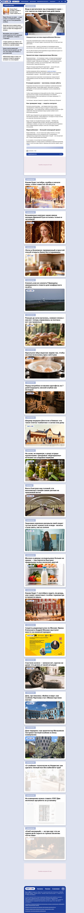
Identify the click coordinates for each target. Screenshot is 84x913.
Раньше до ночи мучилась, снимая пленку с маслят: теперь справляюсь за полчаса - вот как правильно (45, 335)
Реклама (47, 889)
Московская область (42, 1)
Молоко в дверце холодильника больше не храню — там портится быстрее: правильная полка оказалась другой (45, 575)
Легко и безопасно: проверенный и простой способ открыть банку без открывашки (45, 265)
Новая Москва (9, 5)
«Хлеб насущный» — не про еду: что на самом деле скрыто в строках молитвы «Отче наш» (45, 848)
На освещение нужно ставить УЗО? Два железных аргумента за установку (45, 813)
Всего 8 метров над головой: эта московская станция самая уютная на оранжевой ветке (45, 505)
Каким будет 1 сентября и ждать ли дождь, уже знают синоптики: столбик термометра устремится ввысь (45, 610)
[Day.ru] (6, 1)
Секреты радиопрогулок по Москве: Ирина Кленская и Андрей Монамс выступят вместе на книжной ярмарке (45, 645)
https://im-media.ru (31, 894)
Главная (30, 888)
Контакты (40, 889)
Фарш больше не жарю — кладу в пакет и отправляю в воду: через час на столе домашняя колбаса (12, 19)
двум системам (51, 71)
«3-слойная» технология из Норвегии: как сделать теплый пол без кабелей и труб (45, 780)
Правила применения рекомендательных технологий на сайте (39, 909)
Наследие (29, 485)
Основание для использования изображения (35, 911)
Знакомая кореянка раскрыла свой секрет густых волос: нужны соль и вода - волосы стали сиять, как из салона (45, 540)
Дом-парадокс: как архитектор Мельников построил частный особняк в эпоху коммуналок (45, 747)
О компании (56, 889)
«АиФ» (28, 144)
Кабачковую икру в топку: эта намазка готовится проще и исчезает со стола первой (12, 58)
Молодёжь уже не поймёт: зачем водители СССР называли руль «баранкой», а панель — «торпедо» (12, 36)
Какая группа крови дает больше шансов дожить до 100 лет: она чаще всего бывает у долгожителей (12, 51)
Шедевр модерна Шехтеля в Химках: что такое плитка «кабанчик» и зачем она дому (45, 435)
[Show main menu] (65, 1)
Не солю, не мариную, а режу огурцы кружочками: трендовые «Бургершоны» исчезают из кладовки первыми (45, 470)
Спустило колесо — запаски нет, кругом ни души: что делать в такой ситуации (45, 677)
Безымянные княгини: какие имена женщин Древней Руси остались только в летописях (45, 232)
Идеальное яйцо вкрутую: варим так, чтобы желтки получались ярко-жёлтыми (45, 367)
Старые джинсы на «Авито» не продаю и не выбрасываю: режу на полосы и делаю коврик (12, 43)
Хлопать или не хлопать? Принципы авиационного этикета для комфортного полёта (45, 300)
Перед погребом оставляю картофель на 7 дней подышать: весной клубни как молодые (45, 402)
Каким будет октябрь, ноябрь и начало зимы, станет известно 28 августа (45, 197)
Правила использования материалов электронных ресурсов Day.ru (40, 907)
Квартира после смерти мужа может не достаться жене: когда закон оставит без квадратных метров (12, 28)
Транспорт (52, 1)
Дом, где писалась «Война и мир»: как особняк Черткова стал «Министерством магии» (45, 712)
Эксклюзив (33, 1)
